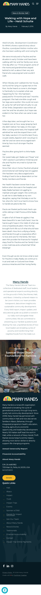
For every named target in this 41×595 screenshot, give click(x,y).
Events (9, 507)
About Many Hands (11, 459)
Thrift (8, 499)
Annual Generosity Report (14, 449)
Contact (9, 538)
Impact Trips (11, 503)
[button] (5, 590)
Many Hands (12, 26)
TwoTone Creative (20, 575)
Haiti (8, 488)
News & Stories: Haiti (20, 13)
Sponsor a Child (12, 510)
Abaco (9, 492)
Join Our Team (12, 519)
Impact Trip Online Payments (18, 542)
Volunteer (10, 515)
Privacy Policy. (7, 572)
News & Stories (12, 527)
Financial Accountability (14, 454)
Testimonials (11, 531)
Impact (9, 495)
